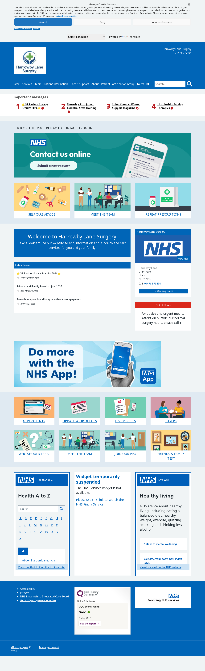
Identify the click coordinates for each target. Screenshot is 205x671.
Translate (134, 37)
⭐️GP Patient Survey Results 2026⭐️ (39, 273)
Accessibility (27, 589)
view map (183, 258)
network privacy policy (66, 16)
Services (27, 84)
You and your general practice (38, 600)
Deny (103, 22)
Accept (43, 22)
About (95, 84)
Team (38, 84)
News (140, 84)
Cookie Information (23, 29)
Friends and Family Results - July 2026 (39, 286)
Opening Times (165, 290)
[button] (189, 4)
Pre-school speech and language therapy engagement (49, 299)
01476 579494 (183, 53)
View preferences (162, 22)
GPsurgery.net (19, 647)
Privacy (36, 29)
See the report (88, 623)
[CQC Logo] (87, 596)
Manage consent (49, 647)
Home (16, 84)
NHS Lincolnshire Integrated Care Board (44, 596)
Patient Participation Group (118, 84)
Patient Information (56, 84)
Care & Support (79, 84)
